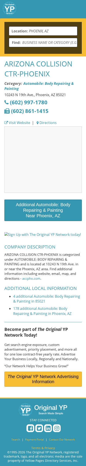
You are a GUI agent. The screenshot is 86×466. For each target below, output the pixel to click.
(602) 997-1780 (28, 102)
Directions (48, 122)
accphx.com (31, 278)
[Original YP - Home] (43, 409)
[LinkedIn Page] (48, 428)
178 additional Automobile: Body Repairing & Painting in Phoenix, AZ (42, 311)
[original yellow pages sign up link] (42, 234)
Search (15, 439)
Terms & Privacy (43, 448)
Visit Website (19, 122)
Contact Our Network (62, 439)
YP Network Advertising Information (43, 379)
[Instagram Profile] (57, 428)
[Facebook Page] (30, 428)
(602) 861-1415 (29, 111)
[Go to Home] (9, 9)
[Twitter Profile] (39, 428)
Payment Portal (34, 439)
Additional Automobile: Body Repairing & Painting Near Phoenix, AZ (43, 210)
